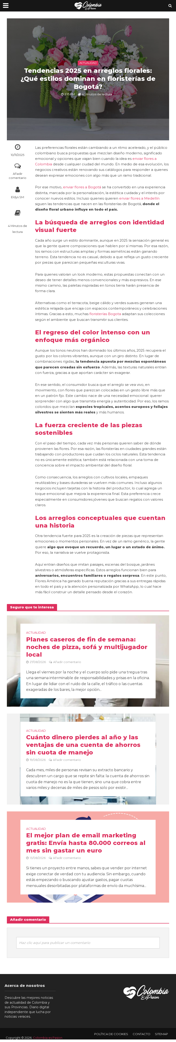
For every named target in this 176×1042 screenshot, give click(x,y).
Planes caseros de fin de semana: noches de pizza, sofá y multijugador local (86, 646)
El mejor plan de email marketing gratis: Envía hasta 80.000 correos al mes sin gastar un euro (86, 843)
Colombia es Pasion (47, 1037)
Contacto (141, 1034)
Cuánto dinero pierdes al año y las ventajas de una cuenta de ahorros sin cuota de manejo (83, 745)
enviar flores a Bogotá (82, 187)
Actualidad (88, 63)
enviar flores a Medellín (139, 198)
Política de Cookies (111, 1034)
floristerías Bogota (105, 314)
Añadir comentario (17, 176)
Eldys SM (17, 197)
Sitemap (161, 1034)
